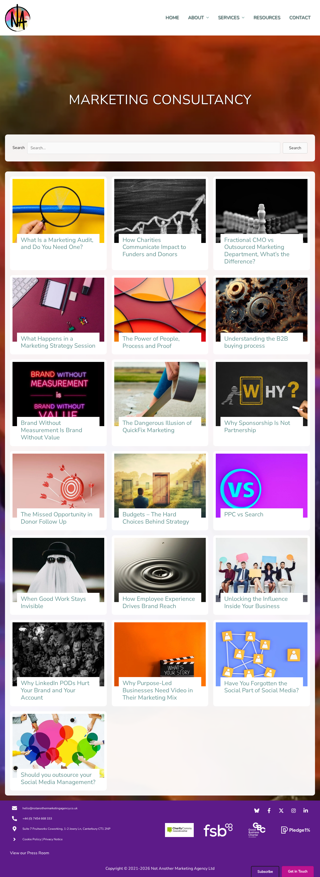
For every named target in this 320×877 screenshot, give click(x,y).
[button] (206, 17)
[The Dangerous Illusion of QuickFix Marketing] (160, 402)
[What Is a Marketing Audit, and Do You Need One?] (58, 223)
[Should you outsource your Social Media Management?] (58, 751)
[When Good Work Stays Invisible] (58, 575)
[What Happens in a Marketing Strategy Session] (58, 315)
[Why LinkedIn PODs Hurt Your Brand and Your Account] (58, 663)
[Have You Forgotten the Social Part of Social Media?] (261, 663)
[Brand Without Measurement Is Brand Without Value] (58, 402)
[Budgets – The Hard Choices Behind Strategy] (160, 491)
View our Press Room (29, 853)
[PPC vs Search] (261, 491)
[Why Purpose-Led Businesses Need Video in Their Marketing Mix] (160, 663)
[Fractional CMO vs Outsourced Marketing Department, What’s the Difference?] (261, 223)
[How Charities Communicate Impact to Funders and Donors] (160, 223)
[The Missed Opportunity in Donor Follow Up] (58, 491)
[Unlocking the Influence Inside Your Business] (261, 575)
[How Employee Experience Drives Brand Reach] (160, 575)
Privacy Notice (52, 839)
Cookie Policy (31, 839)
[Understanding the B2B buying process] (261, 315)
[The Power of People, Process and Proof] (160, 315)
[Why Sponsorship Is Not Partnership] (261, 402)
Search (18, 147)
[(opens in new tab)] (179, 830)
